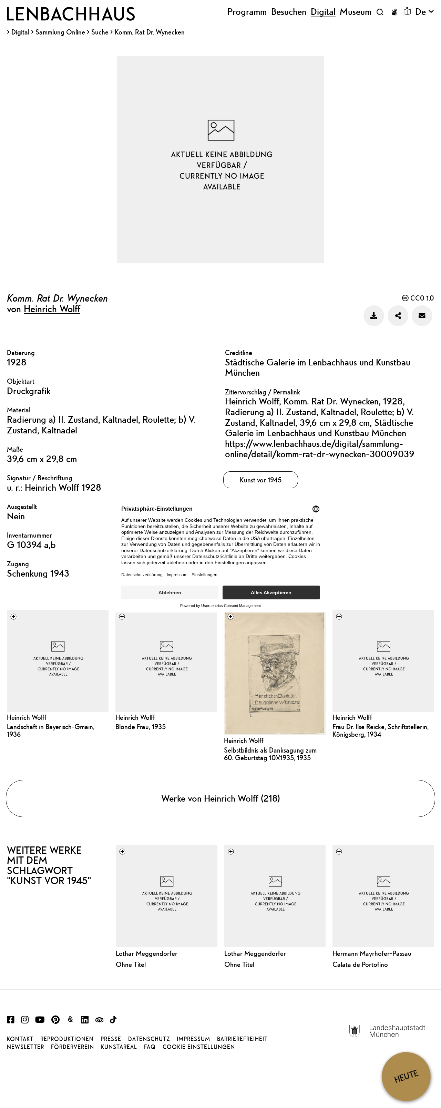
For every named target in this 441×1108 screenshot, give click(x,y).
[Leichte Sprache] (407, 11)
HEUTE (406, 1076)
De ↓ (424, 12)
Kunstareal (119, 1047)
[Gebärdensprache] (394, 12)
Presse (111, 1039)
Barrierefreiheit (242, 1039)
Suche (100, 32)
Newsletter (25, 1047)
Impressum (193, 1039)
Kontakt (20, 1039)
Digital (20, 32)
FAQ (150, 1047)
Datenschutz (149, 1039)
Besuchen (288, 12)
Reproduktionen (67, 1039)
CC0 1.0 (421, 298)
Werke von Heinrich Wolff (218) (220, 798)
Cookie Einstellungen (199, 1047)
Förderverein (72, 1047)
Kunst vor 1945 (260, 480)
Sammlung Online (60, 32)
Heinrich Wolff (52, 308)
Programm (247, 12)
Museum (355, 12)
